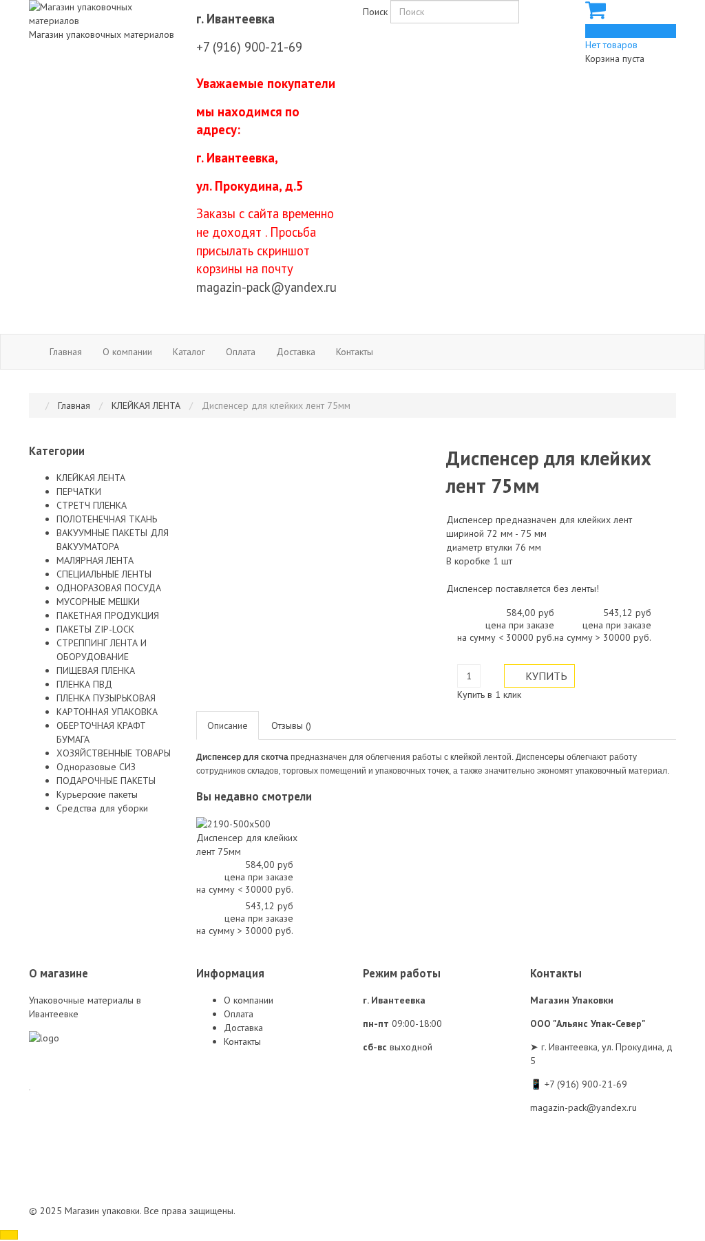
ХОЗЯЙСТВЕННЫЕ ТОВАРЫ (113, 753)
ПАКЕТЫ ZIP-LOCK (95, 629)
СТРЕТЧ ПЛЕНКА (91, 505)
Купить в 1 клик (489, 694)
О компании (127, 352)
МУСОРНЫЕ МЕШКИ (98, 601)
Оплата (240, 352)
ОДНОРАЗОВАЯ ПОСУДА (108, 588)
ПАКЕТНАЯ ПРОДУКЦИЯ (107, 615)
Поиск (375, 12)
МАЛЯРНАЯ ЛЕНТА (95, 560)
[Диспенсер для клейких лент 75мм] (233, 822)
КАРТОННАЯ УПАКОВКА (107, 712)
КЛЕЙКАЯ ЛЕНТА (90, 477)
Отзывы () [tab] (291, 725)
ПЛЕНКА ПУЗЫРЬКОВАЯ (106, 698)
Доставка (295, 352)
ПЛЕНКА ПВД (84, 684)
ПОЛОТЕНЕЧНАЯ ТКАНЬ (106, 519)
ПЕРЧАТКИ (78, 491)
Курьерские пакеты (97, 794)
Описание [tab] (227, 725)
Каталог (189, 352)
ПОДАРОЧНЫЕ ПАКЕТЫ (106, 780)
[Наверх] (9, 1235)
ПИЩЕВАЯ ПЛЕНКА (95, 670)
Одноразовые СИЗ (96, 767)
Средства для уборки (102, 808)
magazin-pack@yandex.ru (266, 287)
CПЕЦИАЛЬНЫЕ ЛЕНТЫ (103, 574)
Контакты (354, 352)
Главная (66, 352)
